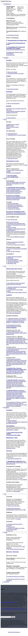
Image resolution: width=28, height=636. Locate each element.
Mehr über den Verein (13, 158)
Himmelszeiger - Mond (11, 437)
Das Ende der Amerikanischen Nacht (15, 211)
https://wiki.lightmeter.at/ (15, 313)
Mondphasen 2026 (12, 263)
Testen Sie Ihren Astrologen (14, 251)
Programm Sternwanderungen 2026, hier (15, 49)
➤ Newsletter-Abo (10, 55)
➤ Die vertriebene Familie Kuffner (14, 191)
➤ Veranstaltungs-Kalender (12, 35)
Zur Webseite (24, 479)
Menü (4, 1)
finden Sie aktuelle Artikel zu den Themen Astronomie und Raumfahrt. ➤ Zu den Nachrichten (15, 183)
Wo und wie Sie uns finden (12, 127)
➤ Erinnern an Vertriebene (13, 195)
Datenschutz (16, 551)
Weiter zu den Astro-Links (14, 505)
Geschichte (9, 60)
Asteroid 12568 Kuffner (13, 203)
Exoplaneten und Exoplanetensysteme (16, 223)
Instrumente (9, 91)
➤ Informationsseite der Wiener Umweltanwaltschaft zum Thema (13, 326)
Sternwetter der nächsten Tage (14, 458)
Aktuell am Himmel (12, 420)
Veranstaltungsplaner (12, 133)
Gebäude (8, 76)
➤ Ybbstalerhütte (16, 491)
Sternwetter (9, 450)
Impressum (9, 551)
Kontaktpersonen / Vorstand (12, 124)
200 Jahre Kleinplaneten (13, 207)
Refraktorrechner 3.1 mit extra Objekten (17, 135)
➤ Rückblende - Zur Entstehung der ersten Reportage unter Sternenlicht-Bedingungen (16, 213)
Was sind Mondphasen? (13, 259)
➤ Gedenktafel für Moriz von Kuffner (15, 187)
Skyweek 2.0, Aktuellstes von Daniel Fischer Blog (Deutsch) (15, 529)
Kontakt (5, 532)
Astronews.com (11, 526)
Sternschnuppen (10, 425)
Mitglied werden (10, 125)
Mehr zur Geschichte (12, 72)
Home (10, 1)
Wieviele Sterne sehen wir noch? (14, 268)
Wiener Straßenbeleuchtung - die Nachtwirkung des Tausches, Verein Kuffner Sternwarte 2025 (16, 333)
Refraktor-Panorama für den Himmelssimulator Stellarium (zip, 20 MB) (16, 509)
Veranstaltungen (7, 3)
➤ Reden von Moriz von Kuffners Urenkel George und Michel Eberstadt (16, 189)
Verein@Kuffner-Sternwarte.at (17, 549)
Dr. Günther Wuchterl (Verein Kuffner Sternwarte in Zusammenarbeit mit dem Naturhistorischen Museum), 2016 (16, 371)
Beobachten (6, 407)
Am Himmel (9, 410)
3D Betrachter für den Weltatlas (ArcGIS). (17, 292)
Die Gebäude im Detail (13, 89)
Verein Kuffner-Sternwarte (14, 632)
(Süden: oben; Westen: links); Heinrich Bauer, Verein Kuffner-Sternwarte (16, 462)
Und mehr (18, 518)
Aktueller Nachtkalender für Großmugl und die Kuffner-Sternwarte (16, 422)
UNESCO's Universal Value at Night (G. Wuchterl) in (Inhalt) (16, 321)
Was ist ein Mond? (12, 227)
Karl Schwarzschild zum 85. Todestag (16, 244)
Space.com (10, 530)
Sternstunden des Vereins (12, 161)
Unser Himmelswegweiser (13, 447)
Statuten (8, 128)
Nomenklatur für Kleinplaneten (15, 204)
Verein (4, 119)
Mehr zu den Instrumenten (14, 103)
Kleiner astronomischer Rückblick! (15, 242)
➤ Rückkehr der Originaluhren (13, 193)
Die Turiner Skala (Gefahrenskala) (15, 206)
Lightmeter (9, 295)
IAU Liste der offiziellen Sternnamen (16, 236)
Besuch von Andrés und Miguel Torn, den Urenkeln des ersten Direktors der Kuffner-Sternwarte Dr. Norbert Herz (16, 198)
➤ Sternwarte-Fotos (11, 117)
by (7, 618)
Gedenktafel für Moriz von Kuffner (16, 73)
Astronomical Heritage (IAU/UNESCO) (17, 318)
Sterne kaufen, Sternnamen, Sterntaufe (16, 231)
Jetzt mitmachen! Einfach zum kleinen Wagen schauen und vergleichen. (15, 283)
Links (4, 494)
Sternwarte (5, 57)
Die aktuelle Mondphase (13, 262)
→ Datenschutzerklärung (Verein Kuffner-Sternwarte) (13, 608)
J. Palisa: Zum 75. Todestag (14, 209)
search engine (3, 618)
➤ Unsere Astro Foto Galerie (13, 435)
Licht (4, 266)
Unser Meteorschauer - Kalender (16, 429)
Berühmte (8, 106)
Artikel (5, 178)
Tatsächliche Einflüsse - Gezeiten (15, 260)
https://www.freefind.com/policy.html (9, 602)
